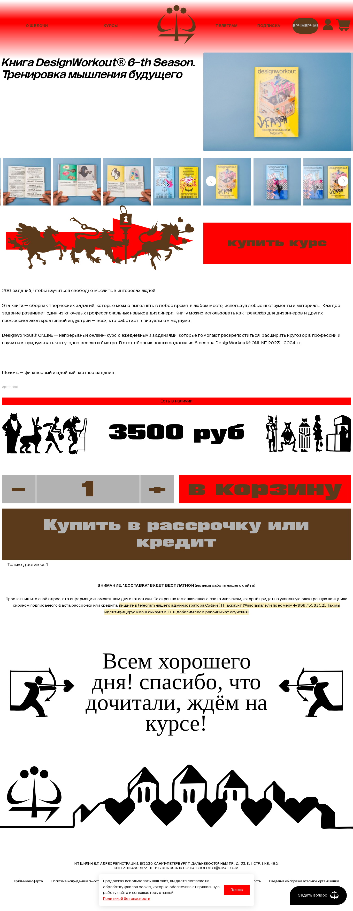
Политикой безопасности (126, 898)
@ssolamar (253, 605)
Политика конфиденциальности (76, 881)
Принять (237, 890)
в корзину (265, 489)
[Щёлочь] (176, 25)
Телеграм (226, 25)
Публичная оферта (28, 881)
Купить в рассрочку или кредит (176, 534)
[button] (211, 181)
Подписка (268, 25)
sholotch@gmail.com (217, 867)
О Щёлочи (37, 25)
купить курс (277, 243)
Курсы (111, 25)
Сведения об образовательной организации (304, 881)
